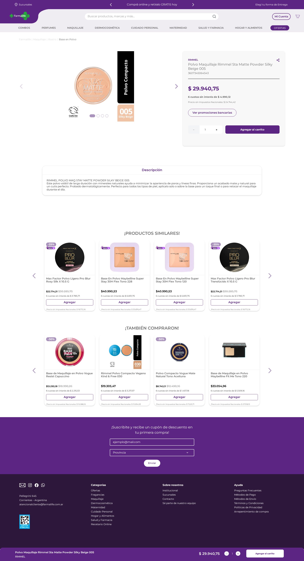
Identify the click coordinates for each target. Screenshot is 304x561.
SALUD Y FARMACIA (211, 27)
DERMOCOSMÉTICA (107, 27)
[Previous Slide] (110, 4)
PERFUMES (49, 27)
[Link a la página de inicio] (25, 39)
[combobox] (151, 16)
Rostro (52, 39)
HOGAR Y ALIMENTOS (248, 27)
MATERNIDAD (178, 27)
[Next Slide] (193, 4)
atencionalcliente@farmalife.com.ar (41, 504)
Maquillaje (39, 39)
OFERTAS (280, 28)
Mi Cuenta (281, 16)
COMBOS (24, 27)
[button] (34, 275)
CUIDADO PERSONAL (144, 27)
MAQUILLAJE (75, 27)
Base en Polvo (67, 39)
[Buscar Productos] (215, 16)
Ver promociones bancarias (212, 112)
